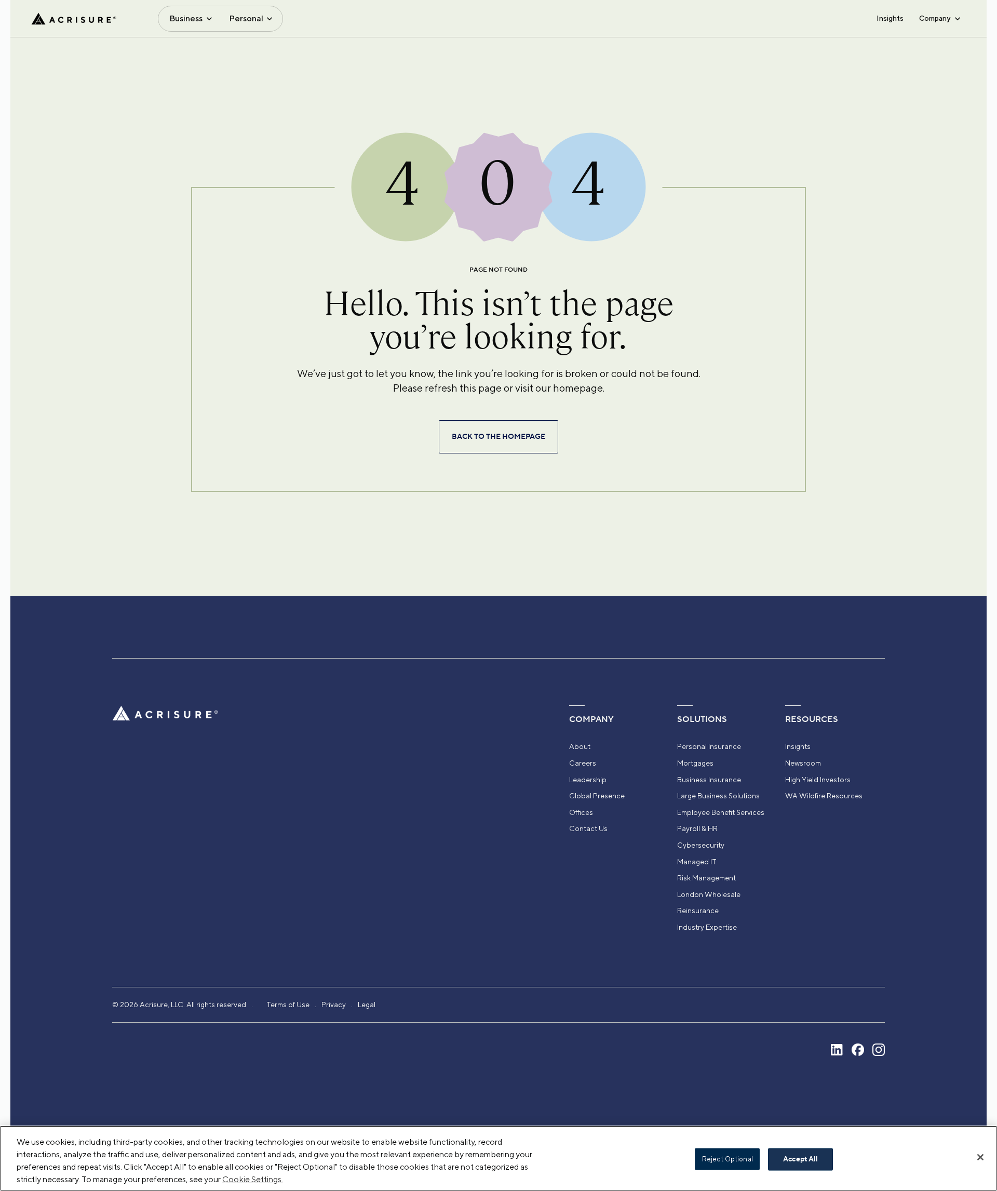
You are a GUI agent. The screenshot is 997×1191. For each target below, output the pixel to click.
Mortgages (695, 763)
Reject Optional (727, 1159)
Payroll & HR (697, 828)
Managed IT (697, 862)
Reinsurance (698, 910)
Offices (581, 812)
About (579, 746)
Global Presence (597, 796)
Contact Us (588, 828)
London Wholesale (708, 894)
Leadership (588, 779)
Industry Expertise (707, 927)
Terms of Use (287, 1004)
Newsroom (803, 763)
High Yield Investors (818, 779)
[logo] (73, 18)
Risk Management (706, 878)
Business (186, 18)
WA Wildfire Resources (824, 796)
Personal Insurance (709, 746)
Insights (890, 18)
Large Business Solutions (718, 796)
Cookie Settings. (252, 1179)
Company (934, 18)
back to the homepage (498, 436)
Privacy (333, 1004)
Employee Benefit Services (720, 812)
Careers (582, 763)
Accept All (800, 1159)
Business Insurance (709, 779)
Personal (246, 18)
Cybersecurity (700, 845)
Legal (366, 1004)
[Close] (980, 1157)
